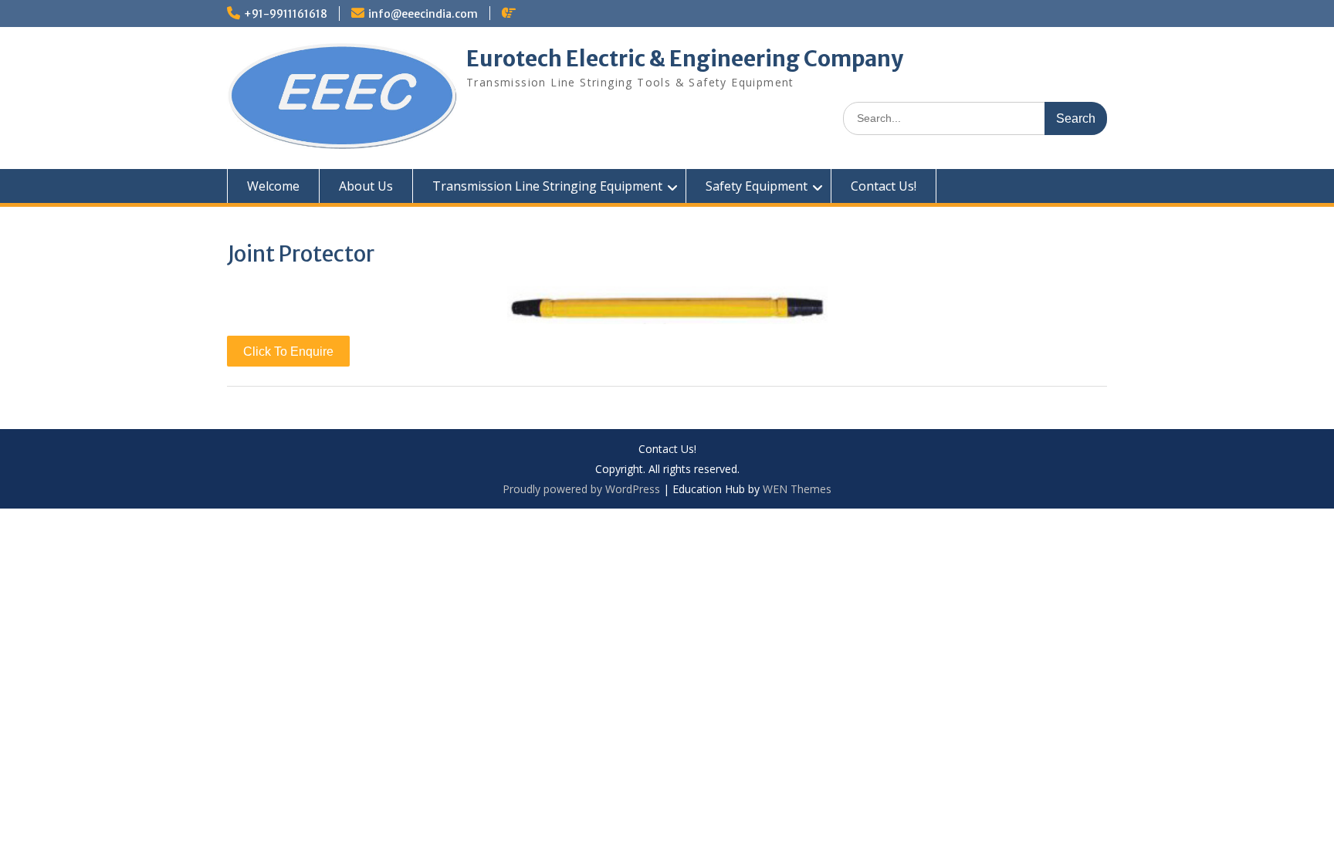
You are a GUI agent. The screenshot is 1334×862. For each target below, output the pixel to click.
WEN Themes (797, 489)
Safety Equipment (757, 185)
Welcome (273, 185)
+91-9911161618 (285, 14)
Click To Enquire (288, 351)
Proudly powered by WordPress (581, 489)
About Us (366, 185)
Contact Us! (883, 185)
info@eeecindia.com (423, 14)
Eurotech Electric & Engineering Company (684, 59)
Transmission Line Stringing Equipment (547, 185)
